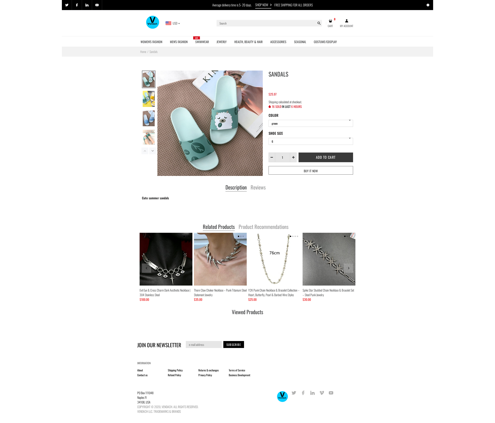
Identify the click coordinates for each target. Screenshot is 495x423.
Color (273, 115)
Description (236, 187)
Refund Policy (174, 375)
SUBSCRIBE (233, 344)
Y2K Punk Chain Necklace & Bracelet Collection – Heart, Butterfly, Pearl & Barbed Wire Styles (274, 292)
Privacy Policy (205, 375)
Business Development (239, 375)
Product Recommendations (263, 226)
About (140, 370)
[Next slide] (348, 268)
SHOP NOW (261, 4)
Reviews (258, 187)
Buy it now (311, 171)
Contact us (142, 375)
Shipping (273, 102)
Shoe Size (276, 133)
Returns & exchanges (208, 370)
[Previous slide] (146, 268)
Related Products (219, 226)
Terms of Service (237, 370)
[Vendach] (153, 22)
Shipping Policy (175, 370)
